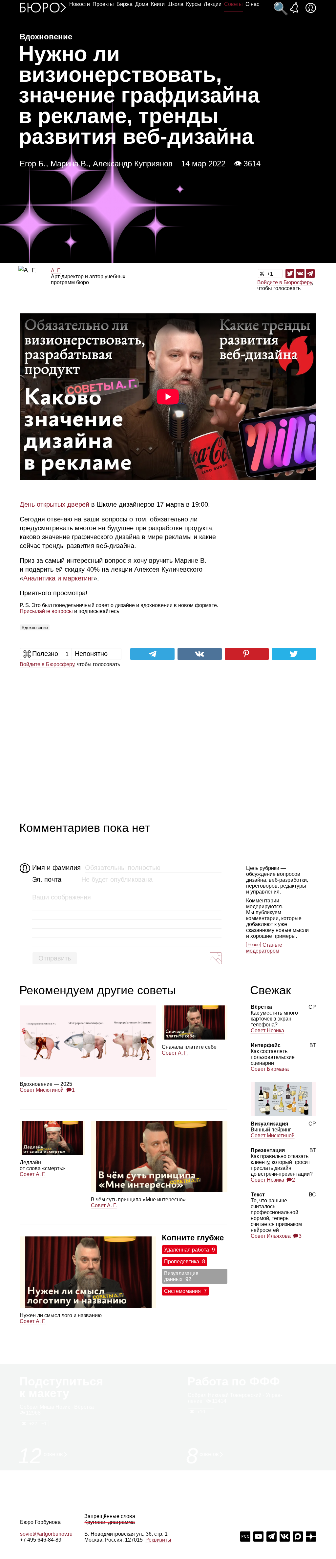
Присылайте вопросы (46, 611)
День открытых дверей (54, 504)
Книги (158, 4)
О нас (252, 4)
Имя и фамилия (55, 867)
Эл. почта (46, 879)
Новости (79, 4)
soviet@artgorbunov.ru (46, 1534)
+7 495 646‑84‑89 (40, 1540)
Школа (175, 4)
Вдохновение (35, 627)
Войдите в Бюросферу (284, 282)
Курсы (193, 4)
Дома (141, 4)
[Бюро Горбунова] (43, 7)
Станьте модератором (264, 948)
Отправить (54, 958)
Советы (233, 4)
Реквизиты (158, 1540)
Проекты (103, 4)
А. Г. (56, 270)
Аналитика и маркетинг (58, 578)
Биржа (124, 4)
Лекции (212, 4)
